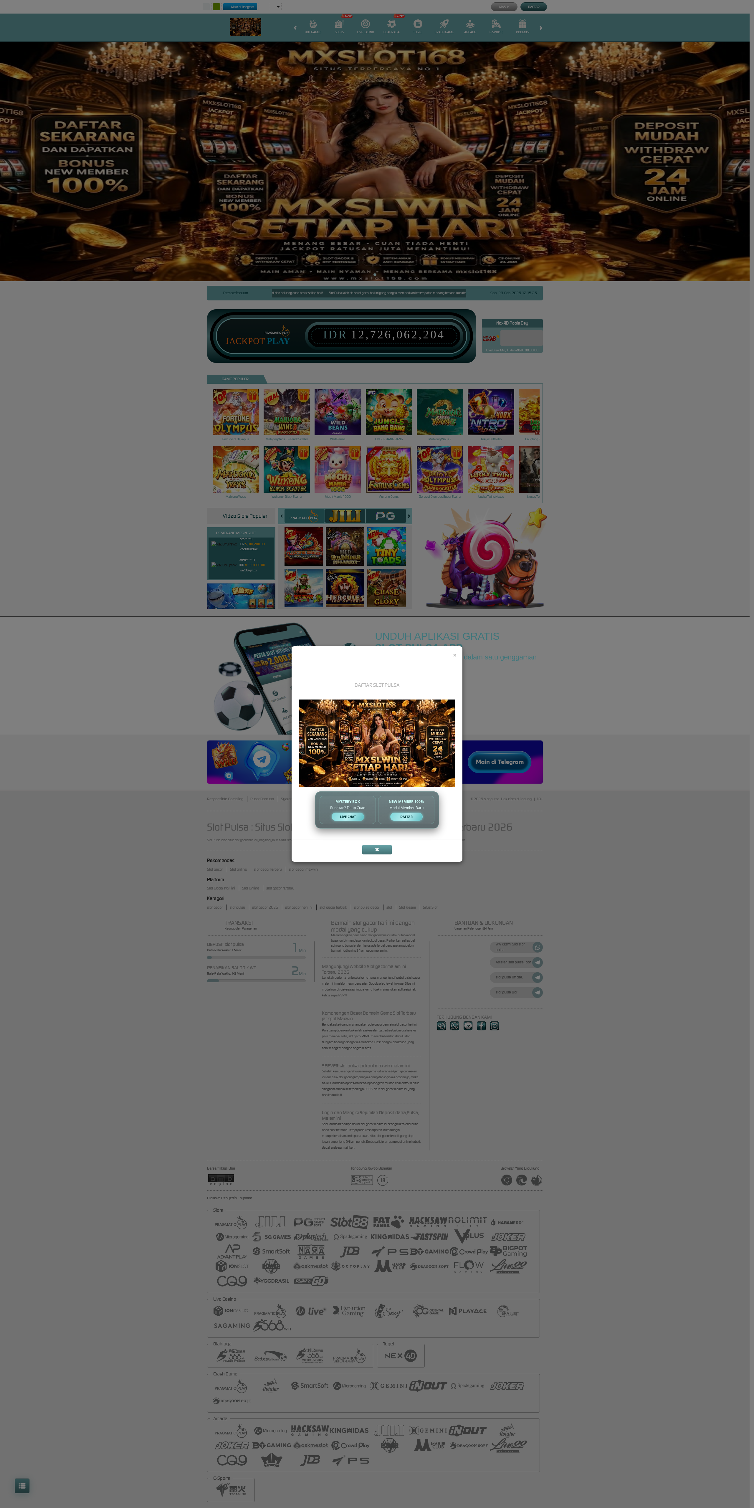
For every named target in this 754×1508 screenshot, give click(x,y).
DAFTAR (406, 816)
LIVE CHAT (348, 816)
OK (377, 849)
